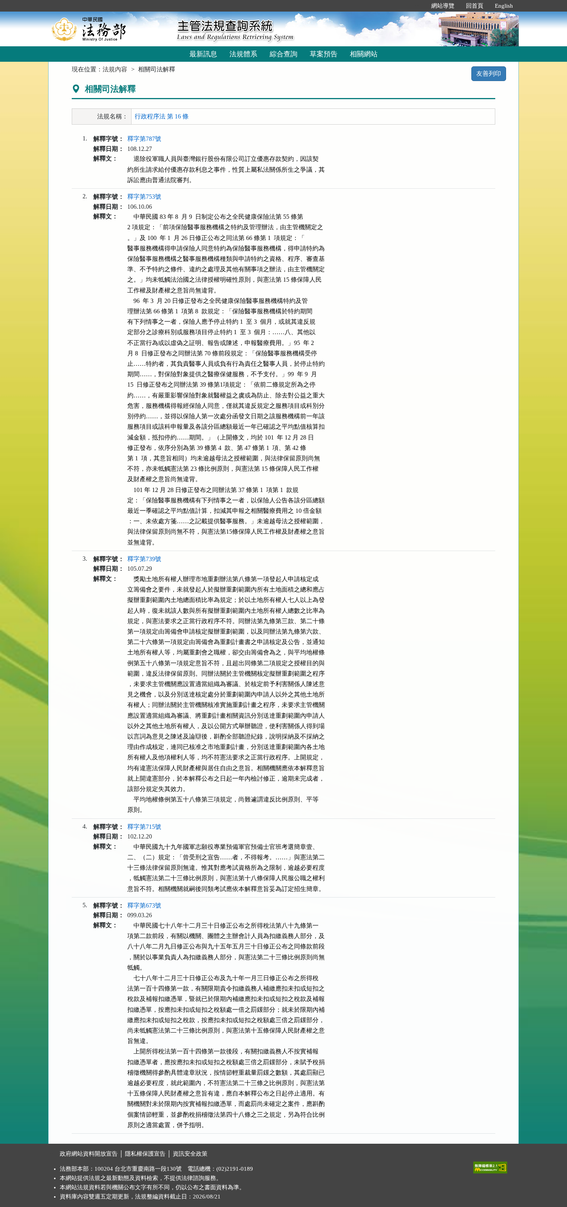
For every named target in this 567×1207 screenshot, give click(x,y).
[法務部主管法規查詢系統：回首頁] (110, 29)
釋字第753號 (144, 196)
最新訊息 (203, 54)
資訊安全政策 (190, 1154)
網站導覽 (442, 6)
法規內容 (115, 69)
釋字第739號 (144, 559)
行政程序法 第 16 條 (162, 116)
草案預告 (324, 54)
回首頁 (474, 6)
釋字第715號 (144, 826)
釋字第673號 (144, 905)
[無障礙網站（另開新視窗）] (490, 1166)
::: (417, 6)
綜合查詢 (283, 54)
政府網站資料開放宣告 (89, 1154)
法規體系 (243, 54)
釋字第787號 (144, 138)
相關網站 (364, 54)
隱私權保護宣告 (145, 1154)
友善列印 (488, 73)
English (504, 6)
